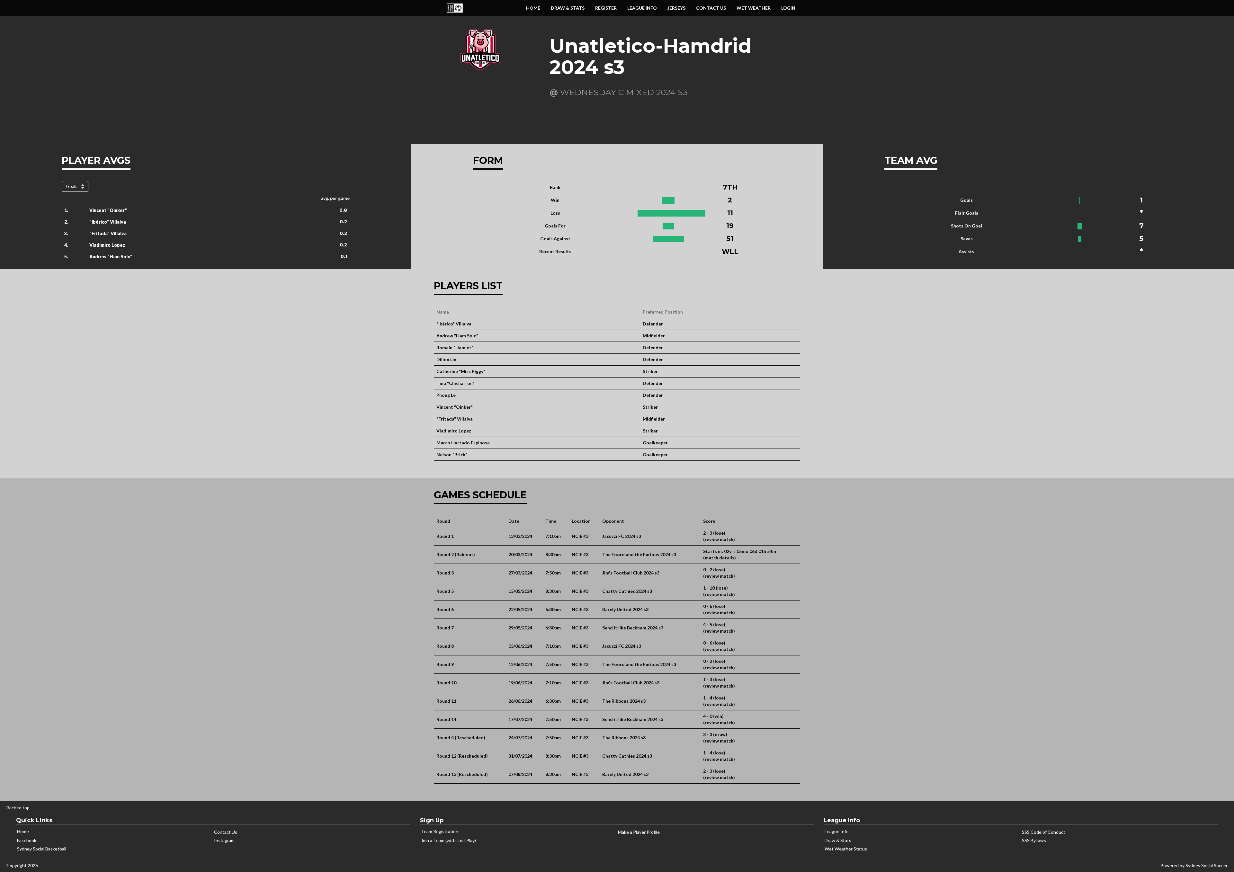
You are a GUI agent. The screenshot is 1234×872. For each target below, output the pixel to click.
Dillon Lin (446, 359)
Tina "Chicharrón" (455, 383)
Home (533, 8)
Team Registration (439, 831)
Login (788, 8)
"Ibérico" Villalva (107, 222)
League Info (642, 8)
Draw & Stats (838, 840)
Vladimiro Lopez (107, 245)
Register (606, 8)
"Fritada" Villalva (108, 233)
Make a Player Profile (639, 832)
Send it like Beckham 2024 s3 (632, 627)
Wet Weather (754, 8)
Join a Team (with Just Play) (448, 840)
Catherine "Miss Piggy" (460, 371)
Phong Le (446, 395)
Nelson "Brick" (451, 454)
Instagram (224, 840)
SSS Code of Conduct (1043, 832)
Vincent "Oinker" (108, 210)
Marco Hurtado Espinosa (463, 442)
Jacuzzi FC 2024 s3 (621, 536)
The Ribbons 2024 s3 (624, 701)
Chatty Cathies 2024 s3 (627, 591)
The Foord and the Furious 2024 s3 (639, 554)
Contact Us (711, 8)
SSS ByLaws (1034, 840)
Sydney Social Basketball (41, 848)
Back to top (18, 807)
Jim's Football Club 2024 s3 (630, 572)
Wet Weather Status (846, 848)
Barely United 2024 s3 (625, 609)
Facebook (26, 840)
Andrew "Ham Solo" (110, 256)
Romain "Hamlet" (454, 347)
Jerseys (676, 8)
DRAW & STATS (568, 8)
